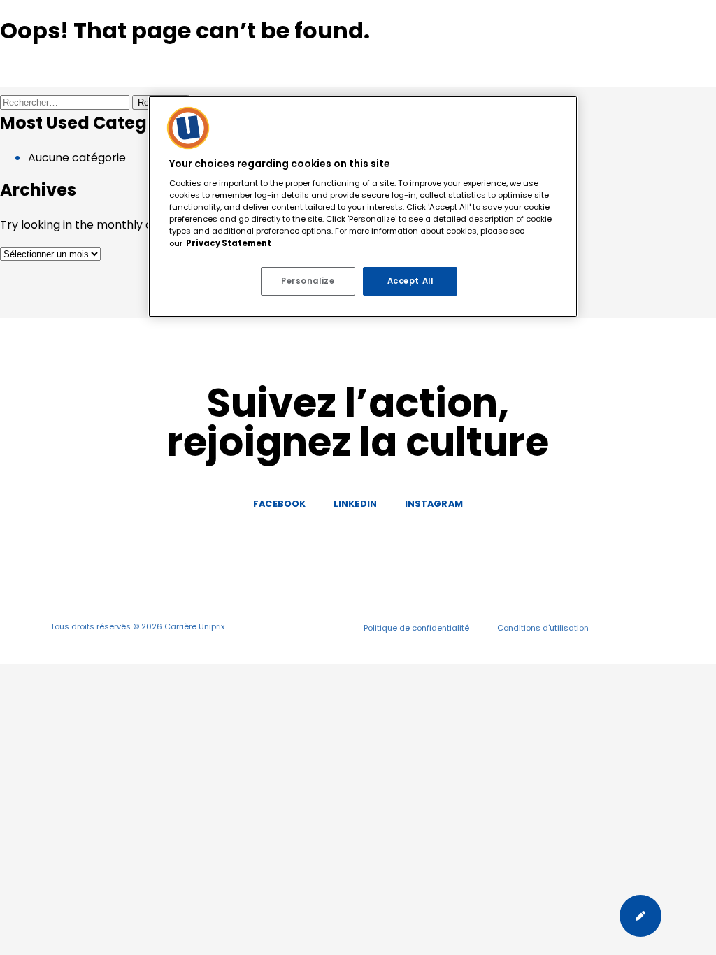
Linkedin (355, 504)
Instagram (434, 504)
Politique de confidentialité (416, 627)
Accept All (410, 281)
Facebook (279, 504)
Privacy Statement (228, 243)
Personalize (307, 281)
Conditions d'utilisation (543, 627)
